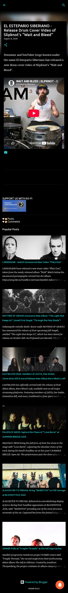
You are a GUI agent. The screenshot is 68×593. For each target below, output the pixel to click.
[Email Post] (6, 153)
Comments (13, 221)
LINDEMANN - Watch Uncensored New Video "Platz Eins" (32, 262)
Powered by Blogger (36, 582)
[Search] (63, 5)
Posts (10, 218)
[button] (6, 45)
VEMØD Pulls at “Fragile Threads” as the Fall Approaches (32, 548)
